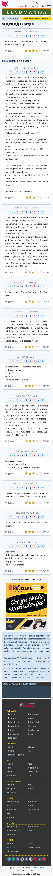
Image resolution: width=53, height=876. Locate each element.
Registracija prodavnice (16, 754)
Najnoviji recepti (13, 801)
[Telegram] (9, 859)
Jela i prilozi (12, 809)
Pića (29, 813)
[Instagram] (44, 859)
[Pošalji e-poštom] (42, 35)
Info (9, 767)
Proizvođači (12, 792)
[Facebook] (26, 859)
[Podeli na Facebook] (26, 35)
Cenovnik (31, 733)
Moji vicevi (11, 834)
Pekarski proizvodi (34, 809)
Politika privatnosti (34, 847)
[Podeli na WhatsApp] (14, 35)
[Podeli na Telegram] (10, 35)
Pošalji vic (31, 830)
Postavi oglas (32, 725)
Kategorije (11, 714)
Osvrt (10, 771)
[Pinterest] (35, 859)
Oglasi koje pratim (34, 729)
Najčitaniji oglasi (33, 722)
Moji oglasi (11, 729)
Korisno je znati (33, 771)
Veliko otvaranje (33, 767)
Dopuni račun (12, 737)
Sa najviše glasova (14, 830)
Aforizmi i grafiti (15, 18)
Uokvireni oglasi (13, 722)
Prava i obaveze (13, 851)
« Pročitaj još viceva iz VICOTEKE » (26, 579)
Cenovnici (11, 750)
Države (30, 784)
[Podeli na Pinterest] (34, 35)
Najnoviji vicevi (13, 826)
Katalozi (11, 784)
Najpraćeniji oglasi (14, 725)
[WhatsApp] (13, 859)
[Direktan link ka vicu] (5, 51)
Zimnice (11, 817)
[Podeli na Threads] (30, 35)
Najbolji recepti (33, 801)
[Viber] (17, 859)
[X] (22, 859)
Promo (30, 763)
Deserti (10, 813)
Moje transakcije (13, 733)
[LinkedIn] (39, 859)
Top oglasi (31, 718)
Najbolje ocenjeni (33, 826)
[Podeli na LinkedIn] (38, 35)
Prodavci (30, 788)
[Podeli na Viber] (18, 35)
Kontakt (10, 843)
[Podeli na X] (22, 35)
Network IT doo (39, 867)
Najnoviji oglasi (33, 714)
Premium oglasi (13, 718)
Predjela (30, 805)
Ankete (30, 775)
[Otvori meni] (49, 4)
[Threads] (30, 859)
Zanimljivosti (12, 775)
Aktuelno (11, 746)
